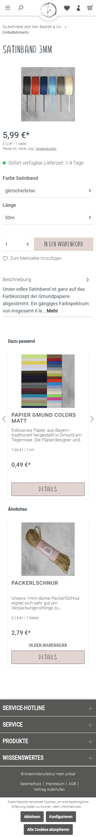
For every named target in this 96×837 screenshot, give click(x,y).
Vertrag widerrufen (49, 789)
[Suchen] (20, 8)
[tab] (47, 294)
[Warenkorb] (89, 8)
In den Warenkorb (63, 244)
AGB (72, 784)
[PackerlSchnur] (48, 593)
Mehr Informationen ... (68, 807)
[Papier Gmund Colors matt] (48, 425)
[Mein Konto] (78, 8)
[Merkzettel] (67, 8)
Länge (9, 205)
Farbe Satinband (20, 178)
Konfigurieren (61, 817)
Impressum (55, 784)
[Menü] (8, 8)
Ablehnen (32, 817)
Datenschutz (30, 784)
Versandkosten (46, 149)
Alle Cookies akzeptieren (48, 829)
